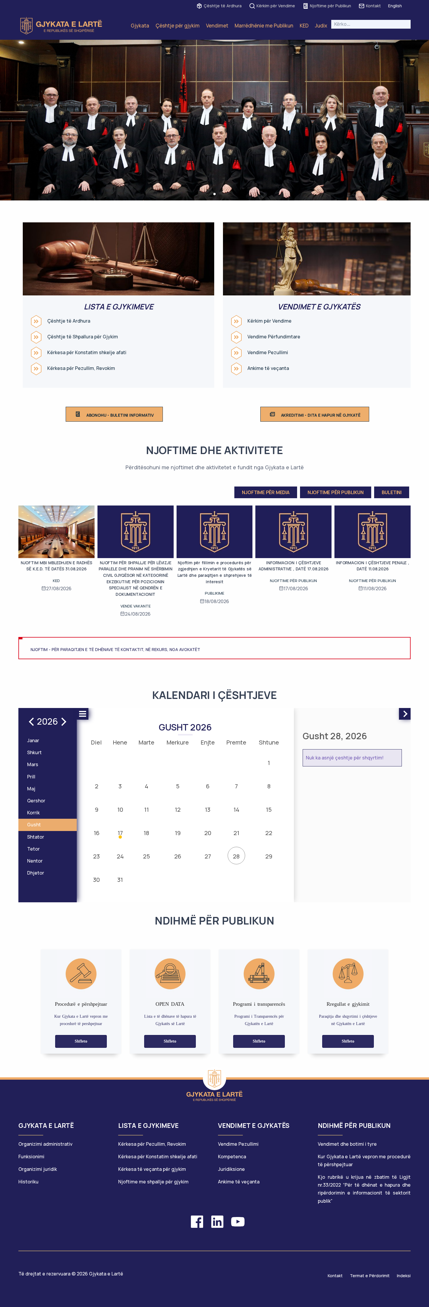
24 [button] (120, 856)
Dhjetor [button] (35, 873)
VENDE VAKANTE (136, 606)
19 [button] (178, 833)
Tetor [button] (33, 849)
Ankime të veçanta (268, 368)
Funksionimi (31, 1156)
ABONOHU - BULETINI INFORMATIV (120, 415)
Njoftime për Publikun (330, 5)
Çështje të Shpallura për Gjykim (82, 337)
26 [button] (177, 856)
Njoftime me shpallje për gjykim (153, 1181)
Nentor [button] (35, 861)
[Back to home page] (214, 1078)
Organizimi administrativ (45, 1144)
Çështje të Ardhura (223, 5)
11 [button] (146, 809)
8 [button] (269, 786)
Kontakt (373, 5)
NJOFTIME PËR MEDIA (265, 492)
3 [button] (120, 786)
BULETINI (392, 492)
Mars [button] (32, 764)
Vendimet (217, 25)
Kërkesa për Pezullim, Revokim (81, 368)
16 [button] (97, 833)
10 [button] (120, 809)
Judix (321, 25)
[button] (214, 194)
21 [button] (236, 833)
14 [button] (236, 809)
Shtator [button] (35, 837)
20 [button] (207, 833)
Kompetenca (232, 1156)
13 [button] (207, 809)
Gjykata (140, 25)
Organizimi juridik (37, 1169)
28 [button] (236, 856)
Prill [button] (31, 776)
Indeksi (404, 1275)
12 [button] (178, 809)
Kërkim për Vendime (276, 5)
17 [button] (120, 833)
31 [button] (120, 880)
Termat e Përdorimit (370, 1275)
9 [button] (96, 809)
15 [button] (269, 809)
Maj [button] (31, 788)
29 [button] (268, 856)
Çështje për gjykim (178, 25)
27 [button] (208, 856)
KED (304, 25)
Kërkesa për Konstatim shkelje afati (86, 352)
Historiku (28, 1181)
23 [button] (96, 856)
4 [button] (146, 786)
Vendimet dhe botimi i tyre (347, 1144)
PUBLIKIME (214, 593)
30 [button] (96, 880)
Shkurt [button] (34, 752)
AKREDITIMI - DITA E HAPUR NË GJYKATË (320, 415)
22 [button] (268, 833)
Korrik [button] (33, 812)
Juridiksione (231, 1169)
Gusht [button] (34, 824)
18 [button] (146, 833)
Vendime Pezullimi (267, 352)
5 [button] (177, 786)
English (395, 5)
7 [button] (236, 786)
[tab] (64, 1128)
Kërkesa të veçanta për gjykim (152, 1169)
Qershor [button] (36, 800)
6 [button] (208, 786)
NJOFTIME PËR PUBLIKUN (336, 492)
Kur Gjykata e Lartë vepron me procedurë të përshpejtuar (364, 1160)
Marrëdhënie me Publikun (264, 25)
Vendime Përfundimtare (273, 337)
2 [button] (96, 786)
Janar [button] (33, 740)
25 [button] (146, 856)
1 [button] (269, 763)
